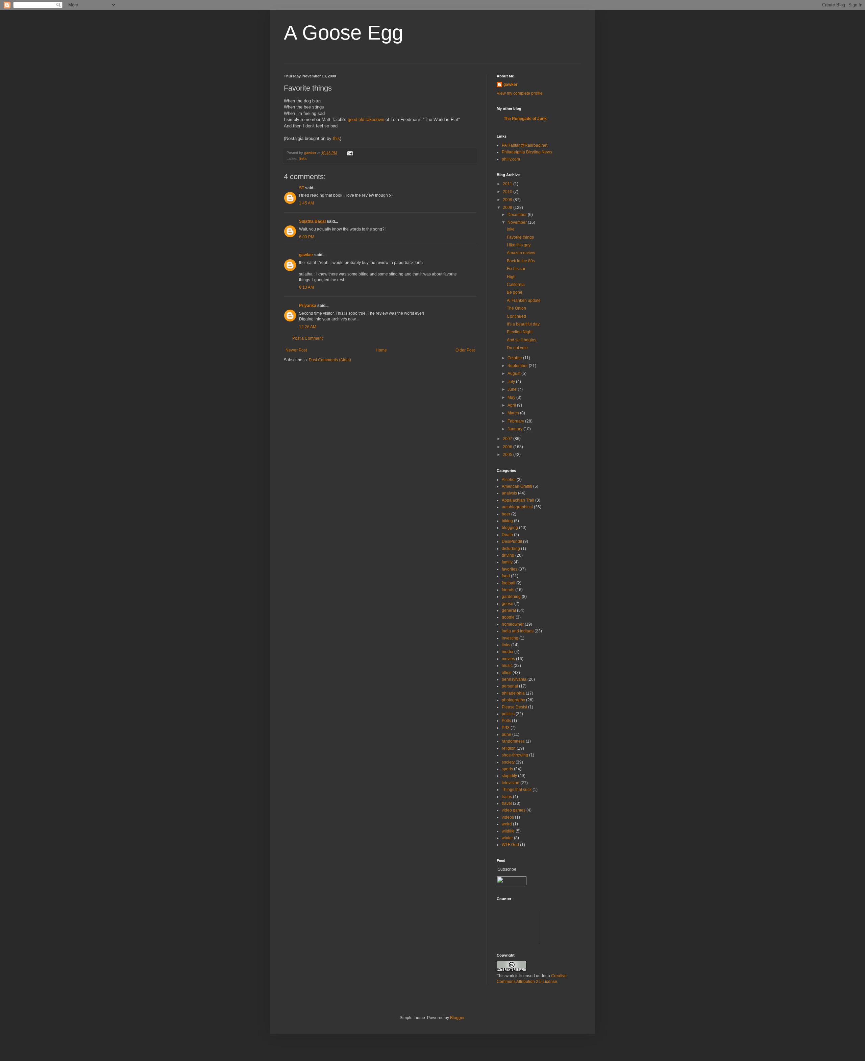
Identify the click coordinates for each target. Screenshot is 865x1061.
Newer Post (296, 350)
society (508, 762)
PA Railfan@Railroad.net (524, 145)
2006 (508, 446)
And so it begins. (522, 340)
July (512, 381)
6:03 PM (306, 237)
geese (507, 603)
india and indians (518, 631)
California (516, 284)
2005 (508, 454)
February (516, 421)
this (336, 138)
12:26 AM (307, 326)
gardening (511, 596)
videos (508, 817)
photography (513, 700)
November (518, 222)
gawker (306, 254)
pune (506, 734)
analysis (509, 493)
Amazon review (521, 252)
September (518, 365)
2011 (508, 184)
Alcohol (509, 479)
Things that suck (517, 789)
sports (507, 769)
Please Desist (514, 707)
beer (506, 514)
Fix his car (516, 268)
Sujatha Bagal (312, 221)
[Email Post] (349, 153)
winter (507, 838)
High (511, 276)
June (513, 389)
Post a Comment (307, 338)
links (303, 158)
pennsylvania (514, 679)
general (509, 610)
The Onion (516, 308)
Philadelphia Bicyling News (527, 152)
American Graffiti (517, 486)
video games (513, 810)
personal (510, 686)
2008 (508, 207)
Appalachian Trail (518, 500)
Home (381, 350)
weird (507, 824)
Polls (506, 720)
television (510, 782)
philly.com (511, 159)
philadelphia (513, 693)
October (515, 358)
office (507, 672)
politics (508, 714)
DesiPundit (512, 541)
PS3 (506, 727)
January (515, 429)
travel (507, 803)
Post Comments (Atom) (330, 360)
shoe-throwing (515, 755)
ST (301, 188)
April (512, 405)
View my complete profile (520, 93)
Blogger (457, 1017)
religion (509, 748)
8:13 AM (306, 287)
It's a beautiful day (523, 324)
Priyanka (307, 305)
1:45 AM (306, 203)
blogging (510, 527)
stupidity (509, 775)
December (518, 214)
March (514, 413)
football (508, 583)
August (514, 373)
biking (507, 521)
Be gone (514, 292)
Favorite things (520, 237)
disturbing (511, 548)
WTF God (510, 844)
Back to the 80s (521, 261)
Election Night (520, 332)
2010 (508, 191)
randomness (513, 741)
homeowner (513, 624)
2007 (508, 438)
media (507, 651)
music (507, 665)
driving (508, 555)
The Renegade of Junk (525, 118)
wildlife (508, 831)
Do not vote (517, 347)
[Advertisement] (620, 926)
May (512, 397)
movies (508, 658)
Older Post (465, 350)
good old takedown (366, 119)
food (506, 576)
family (507, 562)
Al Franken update (524, 300)
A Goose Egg (343, 32)
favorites (509, 569)
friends (508, 589)
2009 (508, 199)
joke (511, 229)
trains (507, 796)
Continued (516, 316)
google (508, 617)
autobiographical (517, 507)
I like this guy (518, 245)
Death (507, 534)
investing (510, 638)
